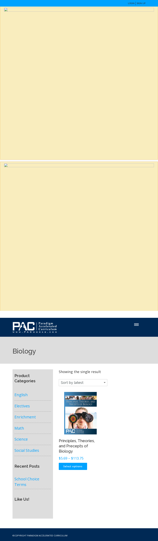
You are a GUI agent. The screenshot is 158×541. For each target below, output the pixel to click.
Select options (72, 466)
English (21, 394)
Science (21, 439)
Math (19, 428)
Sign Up (141, 3)
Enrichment (25, 417)
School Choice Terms (26, 481)
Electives (22, 406)
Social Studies (26, 450)
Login (131, 3)
